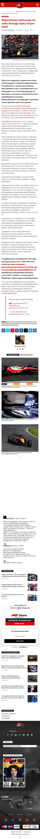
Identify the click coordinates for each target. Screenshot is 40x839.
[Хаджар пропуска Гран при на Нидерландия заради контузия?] (32, 587)
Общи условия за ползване (20, 834)
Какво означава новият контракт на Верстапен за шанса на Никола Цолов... (14, 576)
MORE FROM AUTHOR (26, 354)
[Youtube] (32, 735)
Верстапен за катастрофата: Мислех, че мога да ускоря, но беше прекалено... (14, 667)
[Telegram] (30, 330)
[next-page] (21, 457)
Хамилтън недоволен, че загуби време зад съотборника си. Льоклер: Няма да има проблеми (19, 386)
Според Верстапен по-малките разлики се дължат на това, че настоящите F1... (13, 697)
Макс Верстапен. (10, 293)
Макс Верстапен (13, 321)
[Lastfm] (20, 349)
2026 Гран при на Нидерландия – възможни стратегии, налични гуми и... (13, 687)
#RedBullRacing (14, 306)
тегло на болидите (13, 325)
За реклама (27, 832)
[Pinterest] (12, 330)
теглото (33, 137)
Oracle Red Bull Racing (14, 323)
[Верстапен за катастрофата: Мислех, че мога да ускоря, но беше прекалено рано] (20, 404)
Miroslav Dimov (9, 30)
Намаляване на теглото (11, 121)
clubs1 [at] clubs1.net (24, 731)
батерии (21, 321)
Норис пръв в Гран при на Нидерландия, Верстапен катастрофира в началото (17, 453)
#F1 (25, 303)
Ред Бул (4, 323)
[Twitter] (8, 330)
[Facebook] (3, 330)
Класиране (6, 718)
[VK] (35, 330)
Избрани (4, 384)
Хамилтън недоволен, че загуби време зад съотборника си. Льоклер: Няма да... (13, 657)
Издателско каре (16, 832)
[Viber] (17, 330)
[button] (37, 5)
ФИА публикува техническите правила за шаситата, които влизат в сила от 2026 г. (19, 108)
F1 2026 (4, 325)
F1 (6, 321)
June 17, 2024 (24, 314)
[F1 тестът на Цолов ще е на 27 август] (32, 597)
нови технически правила (29, 323)
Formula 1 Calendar (9, 714)
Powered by (15, 647)
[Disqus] (20, 486)
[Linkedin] (21, 330)
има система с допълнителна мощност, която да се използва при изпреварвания (19, 267)
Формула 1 (10, 11)
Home (3, 11)
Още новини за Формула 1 (10, 652)
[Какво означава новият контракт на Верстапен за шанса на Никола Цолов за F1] (32, 577)
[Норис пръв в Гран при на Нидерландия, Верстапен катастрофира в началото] (20, 438)
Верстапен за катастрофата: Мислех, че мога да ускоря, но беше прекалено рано (19, 420)
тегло (27, 321)
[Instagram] (12, 735)
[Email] (26, 330)
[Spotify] (24, 735)
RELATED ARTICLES (13, 354)
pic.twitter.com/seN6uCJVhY (18, 308)
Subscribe (20, 641)
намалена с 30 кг (29, 113)
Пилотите (6, 716)
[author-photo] (20, 339)
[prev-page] (19, 457)
